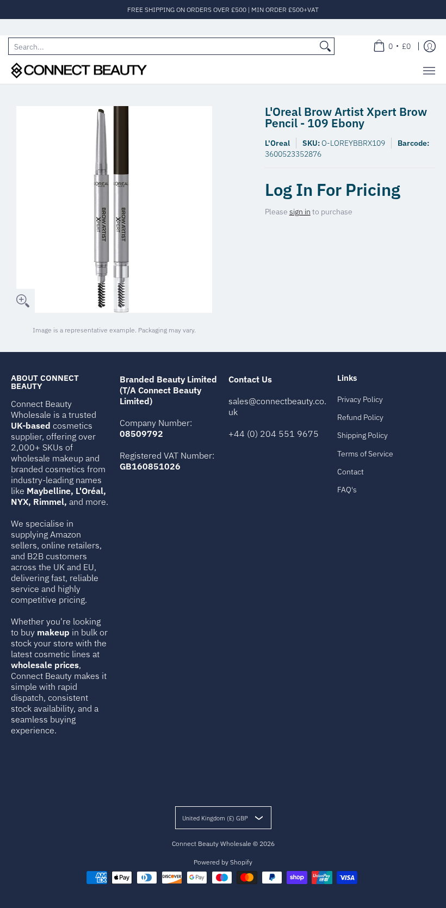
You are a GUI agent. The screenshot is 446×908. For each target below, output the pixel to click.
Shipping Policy (362, 435)
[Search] (325, 46)
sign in (300, 212)
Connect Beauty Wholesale (211, 843)
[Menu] (428, 70)
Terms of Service (365, 454)
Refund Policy (360, 417)
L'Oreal (277, 143)
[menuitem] (392, 46)
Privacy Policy (360, 399)
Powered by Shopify (223, 862)
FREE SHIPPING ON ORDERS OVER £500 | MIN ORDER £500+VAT (223, 9)
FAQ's (347, 490)
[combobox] (163, 46)
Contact (350, 472)
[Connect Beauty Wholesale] (79, 70)
